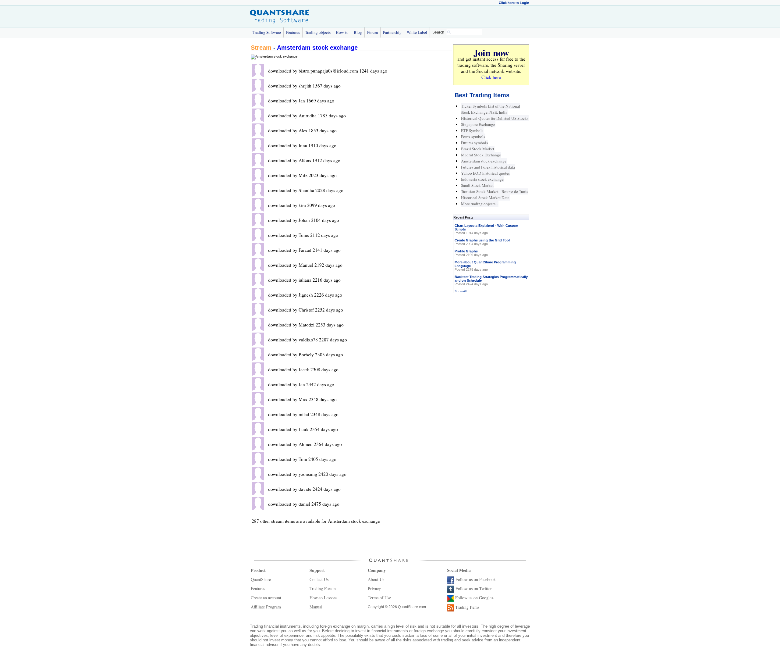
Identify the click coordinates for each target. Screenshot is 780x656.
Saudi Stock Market (477, 185)
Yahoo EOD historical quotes (485, 173)
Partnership (392, 32)
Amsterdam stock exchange (317, 47)
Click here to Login (514, 3)
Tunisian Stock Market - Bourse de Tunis (494, 191)
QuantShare (261, 579)
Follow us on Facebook (476, 579)
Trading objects (318, 32)
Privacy (374, 588)
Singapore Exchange (478, 124)
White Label (417, 32)
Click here (491, 77)
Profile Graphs (466, 251)
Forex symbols (473, 136)
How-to (342, 32)
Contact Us (319, 579)
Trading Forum (323, 588)
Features (293, 32)
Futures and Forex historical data (488, 167)
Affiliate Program (266, 607)
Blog (358, 32)
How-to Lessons (323, 598)
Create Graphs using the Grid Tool (482, 240)
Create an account (266, 598)
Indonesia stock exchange (482, 179)
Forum (372, 32)
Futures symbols (474, 142)
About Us (376, 579)
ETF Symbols (472, 130)
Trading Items (467, 607)
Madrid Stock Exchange (481, 155)
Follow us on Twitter (474, 588)
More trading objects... (479, 203)
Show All (460, 291)
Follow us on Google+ (474, 598)
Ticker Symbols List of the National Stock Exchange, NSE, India (490, 109)
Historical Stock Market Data (485, 197)
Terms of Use (379, 598)
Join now (491, 52)
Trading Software (267, 32)
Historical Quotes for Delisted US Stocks (494, 118)
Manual (316, 607)
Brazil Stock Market (477, 149)
